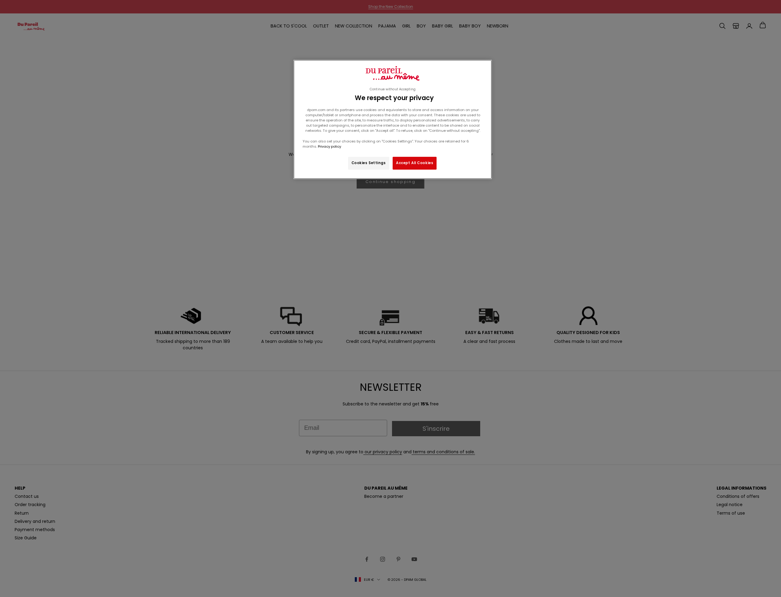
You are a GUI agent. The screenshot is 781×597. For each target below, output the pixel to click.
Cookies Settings (368, 162)
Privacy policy (329, 146)
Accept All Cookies (414, 162)
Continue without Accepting (393, 89)
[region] (392, 119)
